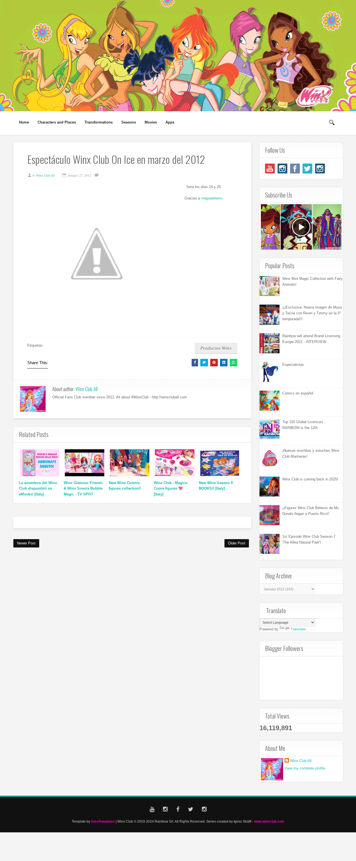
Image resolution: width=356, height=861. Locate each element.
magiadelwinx (212, 198)
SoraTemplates (103, 821)
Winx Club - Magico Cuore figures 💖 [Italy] (170, 489)
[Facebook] (295, 168)
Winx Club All (87, 389)
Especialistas (293, 364)
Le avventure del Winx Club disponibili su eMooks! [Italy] (38, 489)
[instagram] (282, 168)
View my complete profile (305, 768)
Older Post (236, 543)
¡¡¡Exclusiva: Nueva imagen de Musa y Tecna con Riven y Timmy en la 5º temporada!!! (312, 313)
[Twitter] (307, 168)
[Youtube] (270, 168)
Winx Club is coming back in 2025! (310, 479)
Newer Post (26, 543)
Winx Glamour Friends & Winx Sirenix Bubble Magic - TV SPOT (83, 489)
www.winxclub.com (269, 821)
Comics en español (297, 393)
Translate (298, 629)
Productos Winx (216, 348)
